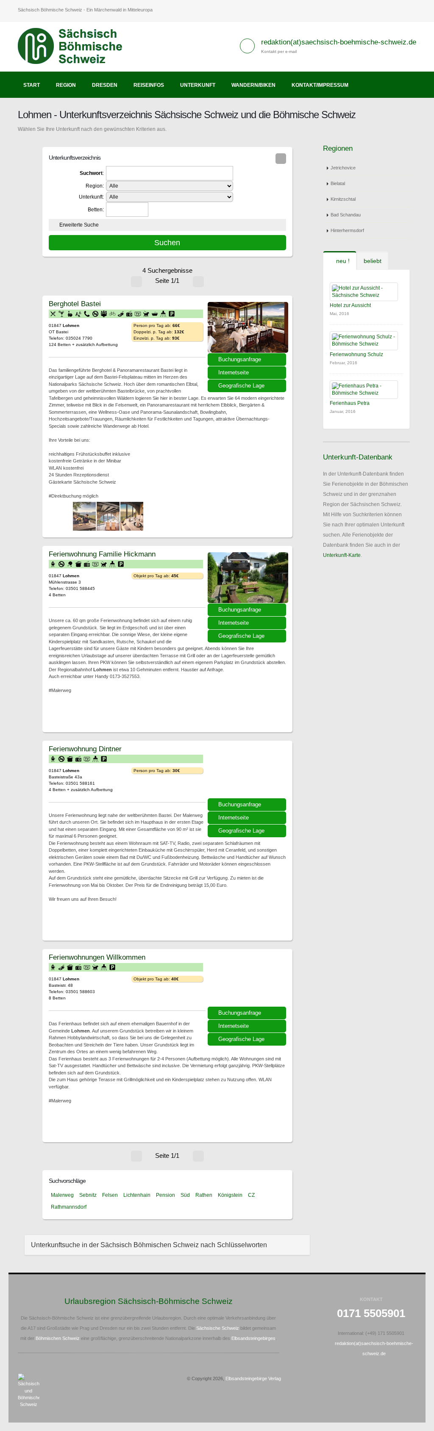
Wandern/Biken (253, 85)
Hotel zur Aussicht (350, 305)
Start (31, 85)
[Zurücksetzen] (280, 158)
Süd (185, 1195)
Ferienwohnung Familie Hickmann (102, 554)
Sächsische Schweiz (217, 1328)
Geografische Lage (241, 385)
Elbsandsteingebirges (253, 1338)
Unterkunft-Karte (342, 555)
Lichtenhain (136, 1195)
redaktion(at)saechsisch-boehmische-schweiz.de (338, 42)
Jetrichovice (343, 167)
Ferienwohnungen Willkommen (97, 957)
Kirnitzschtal (343, 199)
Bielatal (338, 183)
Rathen (203, 1195)
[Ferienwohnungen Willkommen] (248, 980)
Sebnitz (88, 1195)
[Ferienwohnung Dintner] (248, 772)
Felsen (110, 1195)
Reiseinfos (149, 85)
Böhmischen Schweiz (58, 1338)
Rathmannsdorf (68, 1207)
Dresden (104, 85)
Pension (165, 1195)
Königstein (230, 1195)
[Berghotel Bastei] (248, 327)
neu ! (342, 260)
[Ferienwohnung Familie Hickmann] (248, 577)
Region (66, 85)
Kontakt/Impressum (320, 85)
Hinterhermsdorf (347, 230)
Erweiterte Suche (79, 225)
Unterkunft (197, 85)
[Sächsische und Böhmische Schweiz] (75, 46)
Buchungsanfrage (239, 359)
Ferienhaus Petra (350, 403)
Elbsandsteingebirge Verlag (253, 1378)
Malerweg (62, 1195)
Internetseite (233, 372)
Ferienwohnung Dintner (85, 749)
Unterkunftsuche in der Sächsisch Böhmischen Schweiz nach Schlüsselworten (149, 1244)
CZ (251, 1195)
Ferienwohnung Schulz (356, 354)
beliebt (372, 260)
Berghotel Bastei (75, 303)
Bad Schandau (346, 214)
